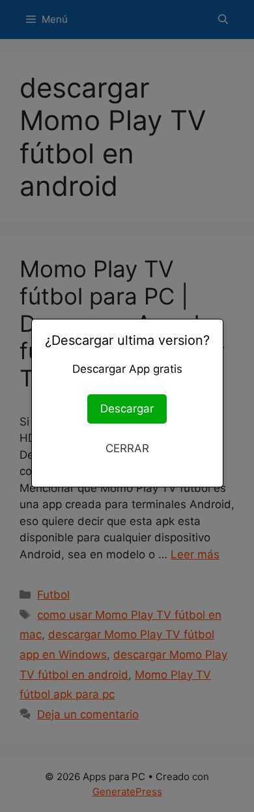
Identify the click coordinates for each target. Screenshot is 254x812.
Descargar (127, 408)
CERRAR (127, 448)
